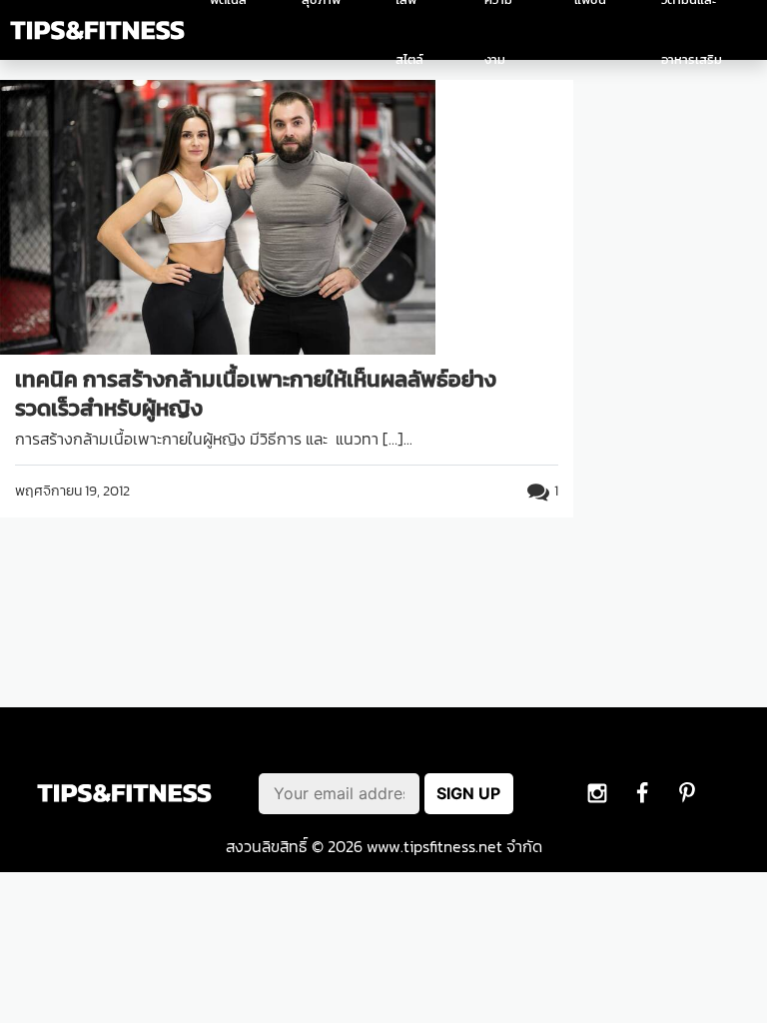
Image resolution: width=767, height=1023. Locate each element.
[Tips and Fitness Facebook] (597, 792)
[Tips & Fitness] (97, 30)
